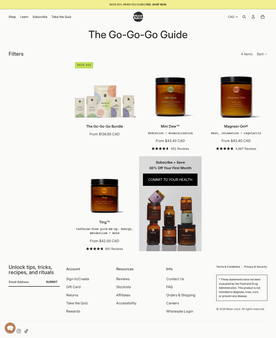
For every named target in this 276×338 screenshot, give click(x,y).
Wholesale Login (179, 311)
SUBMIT (52, 282)
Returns (72, 295)
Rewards (73, 311)
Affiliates (123, 295)
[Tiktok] (26, 331)
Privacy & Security (255, 266)
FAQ (169, 287)
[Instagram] (18, 331)
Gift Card (73, 287)
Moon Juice (233, 308)
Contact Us (175, 278)
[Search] (244, 17)
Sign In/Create (77, 278)
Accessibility (126, 303)
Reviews (123, 278)
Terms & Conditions (228, 266)
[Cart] (262, 17)
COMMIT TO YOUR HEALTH (170, 179)
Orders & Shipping (180, 295)
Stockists (123, 287)
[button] (262, 54)
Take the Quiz (77, 303)
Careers (172, 303)
